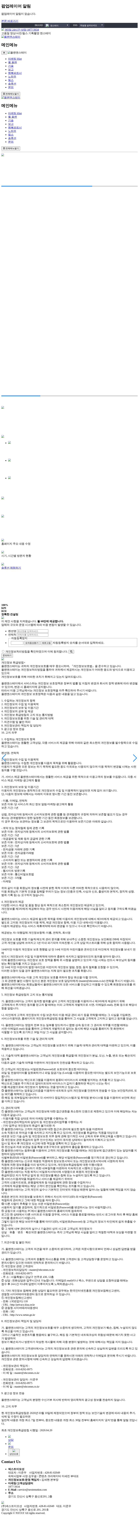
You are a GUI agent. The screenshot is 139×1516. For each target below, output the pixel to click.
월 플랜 (12, 62)
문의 (11, 87)
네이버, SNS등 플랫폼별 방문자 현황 (44, 587)
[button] (4, 758)
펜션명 (12, 631)
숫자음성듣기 (31, 643)
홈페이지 (6, 404)
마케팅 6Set (15, 58)
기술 (11, 65)
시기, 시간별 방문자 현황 (38, 583)
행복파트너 (15, 73)
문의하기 (7, 655)
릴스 (11, 80)
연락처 (12, 634)
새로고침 (46, 643)
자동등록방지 (19, 638)
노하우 (12, 76)
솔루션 (12, 83)
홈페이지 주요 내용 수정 (38, 595)
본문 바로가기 (9, 20)
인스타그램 (19, 404)
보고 (11, 69)
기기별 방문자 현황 (35, 591)
